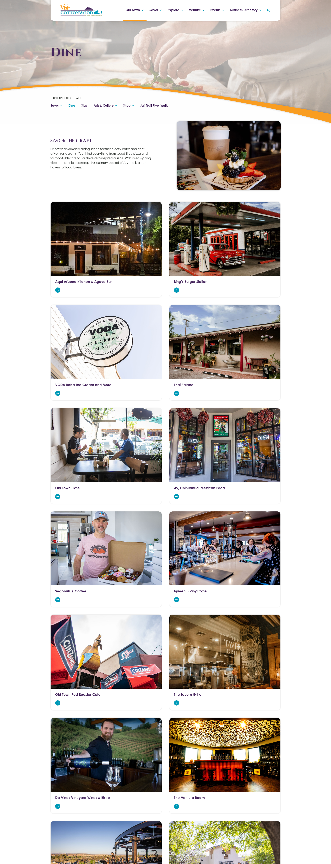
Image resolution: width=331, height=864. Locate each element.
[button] (268, 10)
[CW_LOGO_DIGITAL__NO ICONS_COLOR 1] (80, 4)
